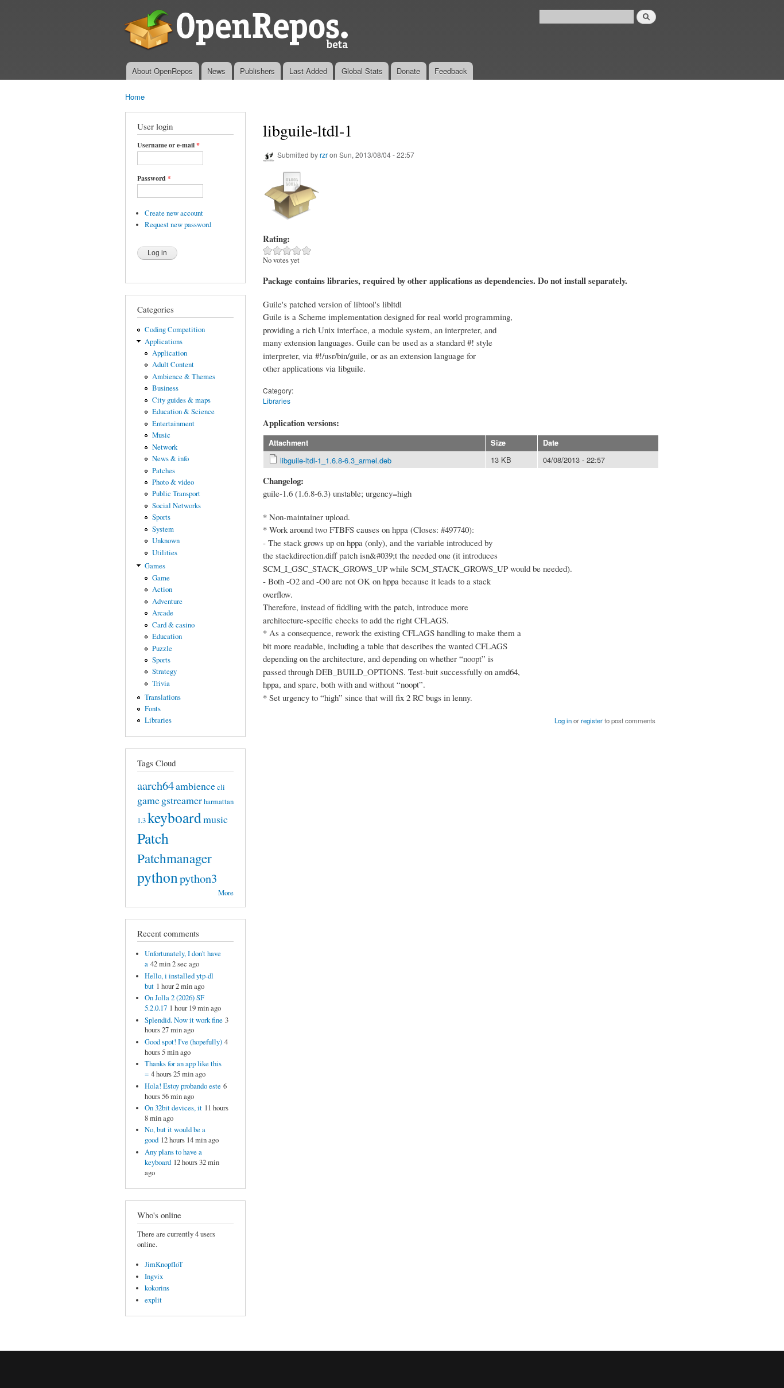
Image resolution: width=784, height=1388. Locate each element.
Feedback (450, 70)
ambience (195, 786)
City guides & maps (181, 400)
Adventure (167, 601)
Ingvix (154, 1276)
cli (221, 787)
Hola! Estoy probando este (183, 1086)
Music (161, 435)
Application (169, 353)
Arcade (162, 613)
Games (155, 566)
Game (161, 578)
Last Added (308, 70)
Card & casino (173, 625)
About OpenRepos (162, 70)
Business (165, 388)
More (226, 893)
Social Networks (176, 505)
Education (167, 636)
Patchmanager (174, 858)
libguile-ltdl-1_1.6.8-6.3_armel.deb (335, 460)
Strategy (164, 671)
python (157, 877)
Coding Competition (175, 329)
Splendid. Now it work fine (184, 1020)
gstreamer (181, 800)
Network (164, 447)
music (215, 819)
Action (162, 589)
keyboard (174, 817)
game (148, 800)
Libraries (158, 720)
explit (153, 1300)
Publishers (257, 70)
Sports (161, 517)
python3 (198, 878)
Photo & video (173, 482)
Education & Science (183, 411)
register (592, 720)
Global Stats (362, 70)
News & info (170, 458)
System (163, 529)
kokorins (157, 1288)
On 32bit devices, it (173, 1108)
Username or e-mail (168, 145)
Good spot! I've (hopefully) (183, 1042)
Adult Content (173, 364)
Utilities (164, 552)
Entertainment (173, 423)
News (216, 70)
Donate (408, 70)
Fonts (153, 709)
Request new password (178, 224)
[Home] (238, 31)
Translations (163, 697)
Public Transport (176, 493)
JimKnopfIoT (164, 1264)
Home (135, 96)
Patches (163, 470)
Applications (164, 341)
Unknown (166, 540)
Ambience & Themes (183, 376)
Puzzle (162, 648)
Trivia (161, 683)
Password (154, 178)
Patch (153, 838)
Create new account (174, 213)
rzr (324, 154)
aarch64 (155, 785)
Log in (563, 720)
